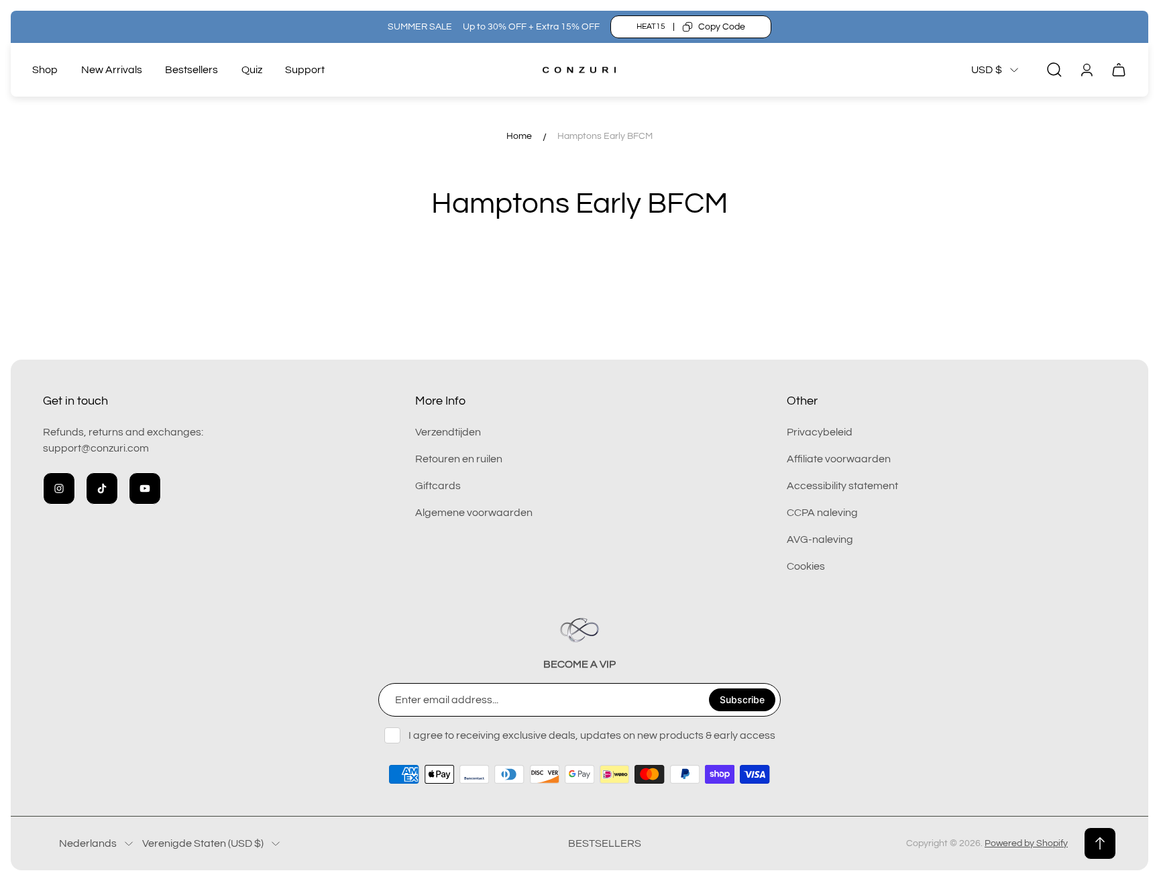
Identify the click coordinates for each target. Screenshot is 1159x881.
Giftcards (438, 485)
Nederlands (88, 843)
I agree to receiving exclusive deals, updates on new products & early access (591, 735)
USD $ (986, 69)
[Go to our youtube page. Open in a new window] (145, 488)
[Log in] (1086, 70)
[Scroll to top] (1100, 843)
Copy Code (721, 27)
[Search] (1054, 70)
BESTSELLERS (604, 843)
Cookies (806, 566)
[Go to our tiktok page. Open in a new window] (102, 488)
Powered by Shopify (1026, 843)
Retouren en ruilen (458, 459)
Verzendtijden (448, 432)
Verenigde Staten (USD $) (203, 843)
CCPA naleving (822, 512)
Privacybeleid (819, 432)
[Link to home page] (579, 630)
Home (519, 136)
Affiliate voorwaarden (839, 459)
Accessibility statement (842, 485)
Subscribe (742, 699)
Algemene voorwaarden (474, 512)
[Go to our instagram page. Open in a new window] (59, 488)
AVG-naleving (820, 539)
